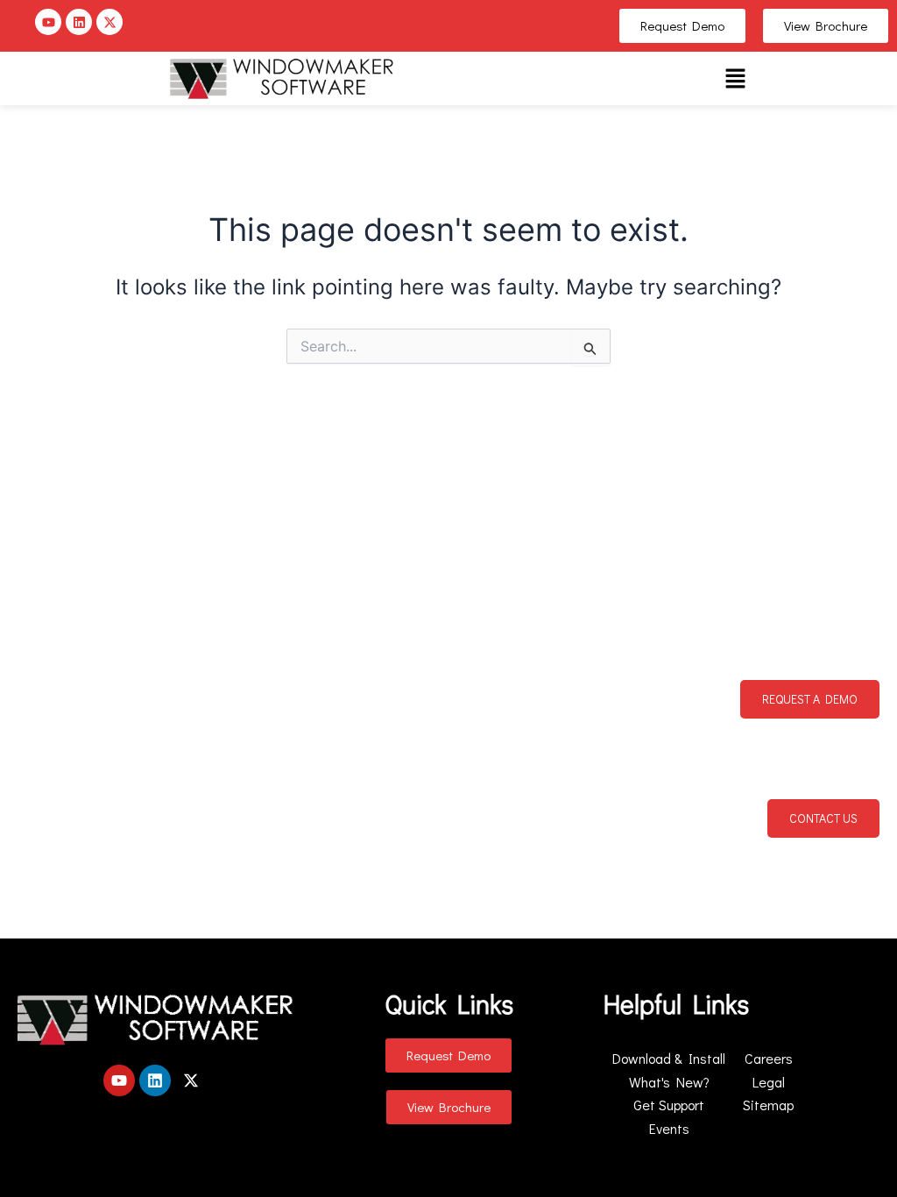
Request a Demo (810, 699)
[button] (734, 78)
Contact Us (823, 818)
